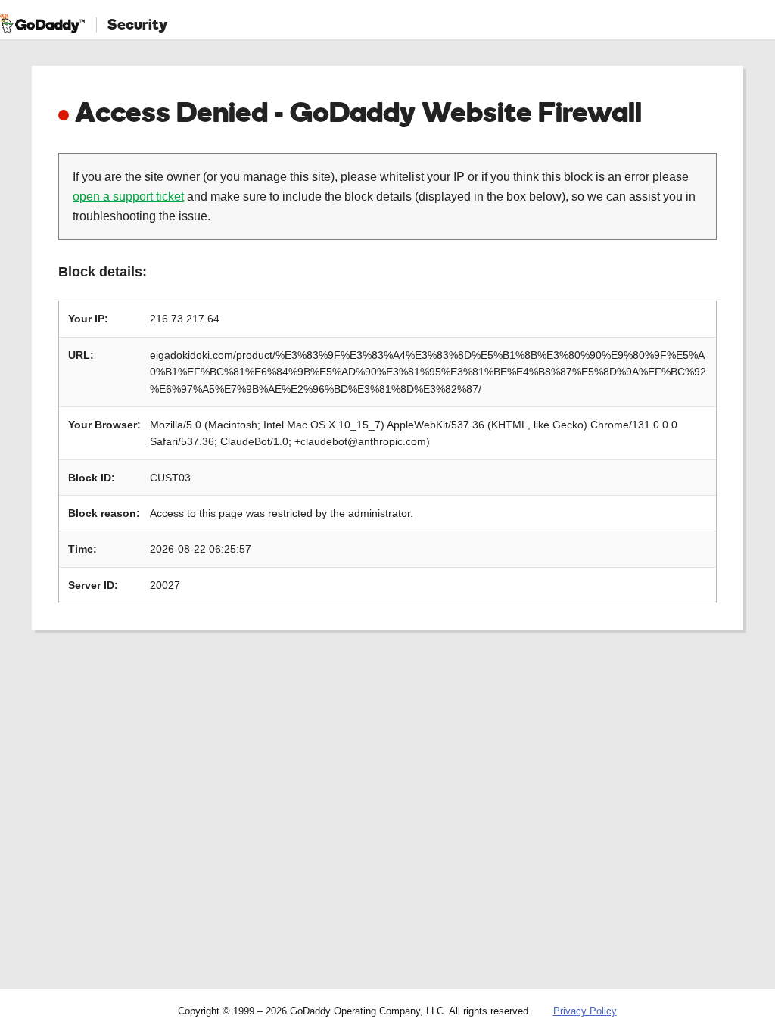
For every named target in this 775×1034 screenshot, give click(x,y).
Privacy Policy (585, 1011)
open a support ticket (128, 196)
